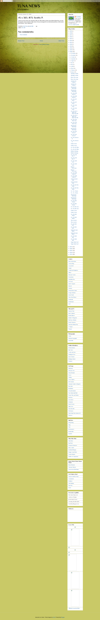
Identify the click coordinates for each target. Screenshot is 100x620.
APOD (70, 336)
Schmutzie (71, 402)
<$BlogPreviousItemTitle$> (74, 608)
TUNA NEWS (28, 6)
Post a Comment (23, 34)
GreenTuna (78, 16)
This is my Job (74, 220)
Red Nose (71, 397)
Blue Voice (71, 350)
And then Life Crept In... (73, 82)
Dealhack (70, 481)
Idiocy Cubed (71, 447)
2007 (71, 246)
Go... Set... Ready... (74, 191)
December (73, 53)
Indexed (70, 286)
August (72, 60)
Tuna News (71, 440)
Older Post (61, 40)
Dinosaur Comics (72, 274)
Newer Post (21, 40)
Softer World (71, 295)
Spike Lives (71, 406)
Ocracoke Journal (72, 390)
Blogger (62, 617)
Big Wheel (71, 443)
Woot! (70, 487)
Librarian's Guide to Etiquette (74, 384)
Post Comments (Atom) (44, 44)
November (73, 55)
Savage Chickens (72, 292)
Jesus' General (71, 356)
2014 (71, 40)
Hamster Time (71, 311)
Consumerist (71, 478)
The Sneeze (71, 410)
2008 (71, 51)
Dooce (70, 375)
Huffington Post (72, 354)
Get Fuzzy (71, 281)
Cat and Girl (71, 265)
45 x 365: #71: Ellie (75, 147)
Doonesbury (71, 277)
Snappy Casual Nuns (73, 452)
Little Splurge (71, 483)
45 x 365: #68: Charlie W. (74, 173)
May (72, 64)
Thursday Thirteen (72, 467)
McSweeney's (71, 429)
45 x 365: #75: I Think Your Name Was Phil (74, 112)
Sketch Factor (71, 404)
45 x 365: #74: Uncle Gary (74, 120)
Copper (70, 268)
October (73, 57)
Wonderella (71, 299)
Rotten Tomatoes (72, 322)
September (73, 58)
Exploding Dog (72, 279)
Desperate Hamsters (73, 445)
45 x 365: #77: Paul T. (74, 100)
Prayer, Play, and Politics (74, 395)
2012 (71, 44)
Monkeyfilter (71, 431)
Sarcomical (71, 399)
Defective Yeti (71, 370)
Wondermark (71, 301)
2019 (71, 31)
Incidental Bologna (72, 449)
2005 (71, 250)
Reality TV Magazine (73, 317)
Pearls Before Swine (73, 290)
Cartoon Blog (71, 263)
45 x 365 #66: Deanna (74, 201)
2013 (71, 42)
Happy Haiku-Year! (74, 242)
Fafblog (70, 377)
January (72, 72)
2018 (71, 33)
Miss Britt (71, 386)
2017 (71, 34)
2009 (71, 49)
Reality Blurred (71, 315)
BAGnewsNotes (72, 347)
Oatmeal (70, 288)
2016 (71, 36)
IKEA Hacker (71, 381)
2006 (71, 248)
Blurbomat (71, 368)
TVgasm (70, 329)
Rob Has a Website (72, 320)
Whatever (70, 415)
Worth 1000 (71, 340)
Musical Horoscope (74, 167)
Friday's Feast (74, 143)
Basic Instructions (72, 261)
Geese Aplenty (71, 379)
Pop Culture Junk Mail (73, 393)
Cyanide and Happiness (73, 270)
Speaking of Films (74, 73)
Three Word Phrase (72, 297)
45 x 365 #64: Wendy (74, 215)
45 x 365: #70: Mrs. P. (74, 155)
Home (41, 40)
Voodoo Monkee (72, 454)
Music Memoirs (72, 464)
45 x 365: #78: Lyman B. (74, 94)
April (72, 66)
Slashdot (70, 433)
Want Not (70, 485)
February (73, 70)
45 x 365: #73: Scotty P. (74, 132)
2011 (71, 46)
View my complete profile (74, 24)
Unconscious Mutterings (73, 88)
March (72, 68)
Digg (69, 424)
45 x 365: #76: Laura (74, 106)
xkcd (69, 303)
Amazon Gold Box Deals (74, 476)
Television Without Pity (73, 324)
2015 (71, 38)
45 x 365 (23, 27)
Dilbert (70, 272)
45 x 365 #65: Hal (74, 206)
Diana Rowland (72, 372)
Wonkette (70, 361)
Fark (69, 427)
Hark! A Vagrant (72, 283)
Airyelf (54, 617)
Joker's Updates (72, 313)
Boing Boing (71, 422)
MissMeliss (71, 388)
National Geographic (73, 338)
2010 (71, 48)
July (72, 62)
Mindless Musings (74, 151)
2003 (71, 254)
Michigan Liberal (72, 359)
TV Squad (70, 326)
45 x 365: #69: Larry (74, 161)
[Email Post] (36, 26)
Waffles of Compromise (73, 456)
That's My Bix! (71, 408)
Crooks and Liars (72, 352)
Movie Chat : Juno (74, 77)
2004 (71, 252)
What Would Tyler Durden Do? (75, 413)
